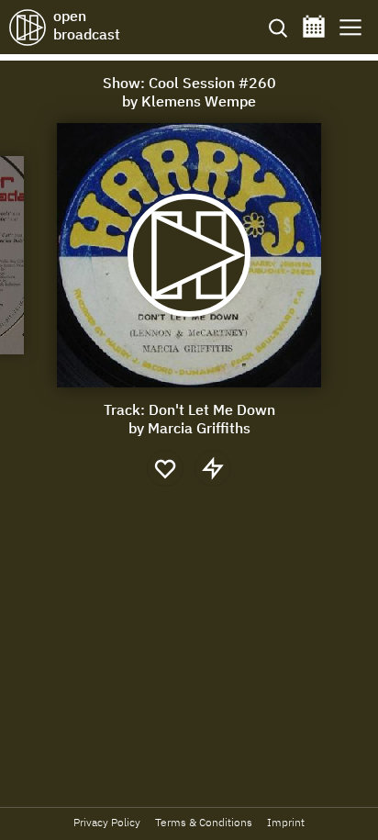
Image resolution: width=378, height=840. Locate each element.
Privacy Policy (106, 822)
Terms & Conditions (203, 822)
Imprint (286, 822)
